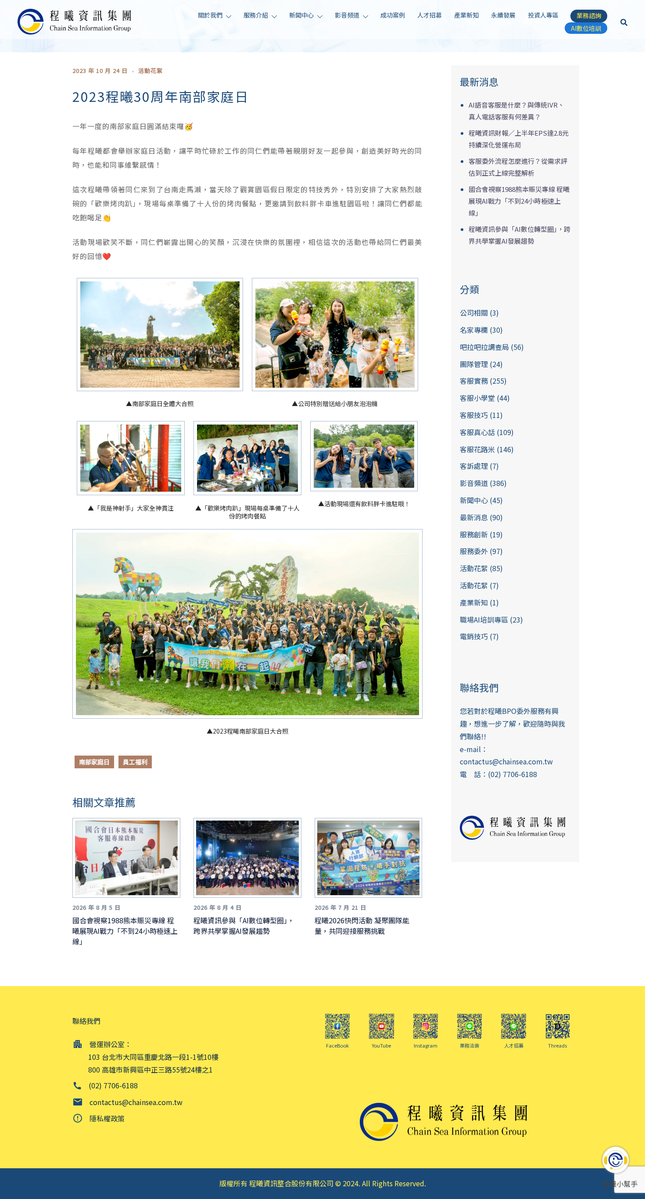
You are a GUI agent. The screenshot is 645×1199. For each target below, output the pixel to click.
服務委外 (474, 551)
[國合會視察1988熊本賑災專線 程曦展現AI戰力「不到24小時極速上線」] (129, 856)
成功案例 (392, 15)
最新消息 (474, 517)
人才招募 (429, 15)
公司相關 (474, 312)
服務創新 (474, 534)
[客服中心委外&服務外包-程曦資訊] (77, 20)
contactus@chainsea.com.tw (506, 761)
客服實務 (474, 380)
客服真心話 (477, 432)
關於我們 (210, 15)
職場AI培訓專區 (484, 619)
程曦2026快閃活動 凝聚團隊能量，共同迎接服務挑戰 (362, 925)
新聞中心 (301, 15)
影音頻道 (347, 15)
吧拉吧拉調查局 (484, 347)
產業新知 (466, 15)
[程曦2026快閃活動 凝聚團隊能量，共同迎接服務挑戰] (372, 856)
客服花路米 (477, 449)
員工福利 (135, 761)
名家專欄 (474, 329)
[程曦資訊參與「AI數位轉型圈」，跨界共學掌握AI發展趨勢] (251, 856)
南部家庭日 (94, 761)
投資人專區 (543, 15)
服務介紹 (256, 15)
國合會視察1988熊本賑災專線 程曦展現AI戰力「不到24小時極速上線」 (125, 931)
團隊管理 (474, 364)
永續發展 (503, 15)
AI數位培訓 (586, 28)
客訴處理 (474, 466)
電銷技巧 (474, 636)
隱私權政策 (107, 1118)
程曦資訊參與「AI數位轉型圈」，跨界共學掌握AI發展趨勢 (244, 925)
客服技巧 (474, 415)
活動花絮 (150, 70)
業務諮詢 (589, 15)
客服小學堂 (477, 397)
